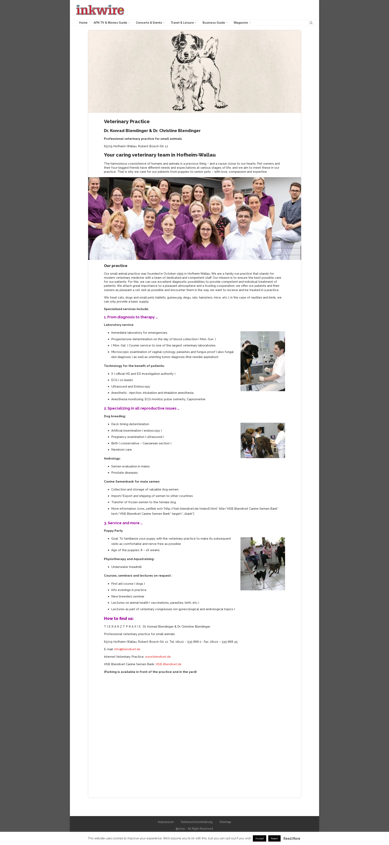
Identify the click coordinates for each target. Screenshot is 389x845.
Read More (291, 838)
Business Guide (214, 22)
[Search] (311, 23)
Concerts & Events (149, 22)
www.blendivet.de (158, 657)
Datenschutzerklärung (197, 822)
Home (83, 22)
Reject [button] (274, 838)
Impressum (166, 822)
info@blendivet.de (127, 649)
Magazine (241, 22)
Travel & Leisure (182, 22)
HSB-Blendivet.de (169, 664)
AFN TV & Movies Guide (110, 22)
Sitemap (225, 822)
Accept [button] (259, 838)
